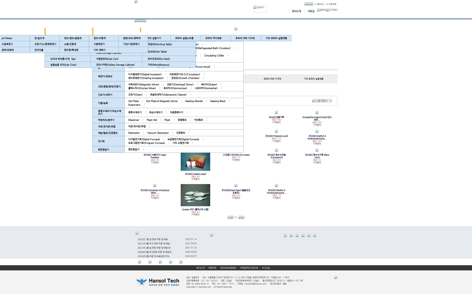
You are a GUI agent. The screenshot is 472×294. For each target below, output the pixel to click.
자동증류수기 (176, 112)
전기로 (101, 141)
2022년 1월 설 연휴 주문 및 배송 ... (154, 239)
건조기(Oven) (135, 94)
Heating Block (217, 101)
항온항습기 (103, 149)
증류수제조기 (135, 112)
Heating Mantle (194, 101)
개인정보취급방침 (228, 268)
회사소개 (200, 268)
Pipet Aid (152, 119)
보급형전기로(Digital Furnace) (183, 139)
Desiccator (134, 132)
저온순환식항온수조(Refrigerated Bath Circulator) (204, 48)
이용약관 (212, 268)
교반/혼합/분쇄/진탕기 (109, 86)
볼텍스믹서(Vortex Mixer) (142, 88)
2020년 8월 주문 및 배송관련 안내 (153, 256)
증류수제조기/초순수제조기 (109, 112)
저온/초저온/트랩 (106, 126)
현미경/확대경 (71, 50)
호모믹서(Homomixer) (175, 88)
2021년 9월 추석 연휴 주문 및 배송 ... (155, 243)
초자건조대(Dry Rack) (159, 58)
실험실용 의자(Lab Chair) (63, 64)
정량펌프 (182, 119)
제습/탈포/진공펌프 (108, 133)
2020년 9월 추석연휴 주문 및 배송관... (155, 252)
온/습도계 (39, 38)
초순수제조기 (155, 112)
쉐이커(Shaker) (209, 84)
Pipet (167, 119)
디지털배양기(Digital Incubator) (145, 74)
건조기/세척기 (105, 94)
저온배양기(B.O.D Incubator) (184, 74)
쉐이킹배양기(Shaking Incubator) (146, 78)
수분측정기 (99, 44)
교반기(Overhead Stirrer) (180, 84)
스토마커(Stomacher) (206, 88)
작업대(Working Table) (160, 44)
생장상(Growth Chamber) (185, 78)
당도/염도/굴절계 (72, 38)
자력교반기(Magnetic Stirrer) (143, 84)
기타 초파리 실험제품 (276, 38)
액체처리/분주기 (106, 120)
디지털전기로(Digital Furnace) (144, 139)
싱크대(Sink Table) (157, 51)
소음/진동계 (70, 44)
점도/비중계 (100, 38)
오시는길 (266, 268)
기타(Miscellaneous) (159, 64)
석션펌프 (198, 119)
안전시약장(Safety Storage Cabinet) (115, 64)
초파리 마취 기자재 (272, 78)
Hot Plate (133, 101)
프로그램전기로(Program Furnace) (146, 142)
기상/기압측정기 (131, 44)
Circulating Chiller (214, 55)
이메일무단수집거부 (249, 268)
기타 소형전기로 (181, 142)
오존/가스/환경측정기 (45, 44)
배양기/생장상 (105, 76)
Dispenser (133, 119)
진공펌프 (180, 132)
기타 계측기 (99, 50)
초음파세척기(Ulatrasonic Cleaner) (168, 94)
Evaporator (134, 104)
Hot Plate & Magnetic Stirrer (162, 101)
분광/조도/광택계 (131, 38)
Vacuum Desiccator (158, 132)
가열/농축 (103, 103)
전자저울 (38, 50)
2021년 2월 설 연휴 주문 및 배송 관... (155, 247)
